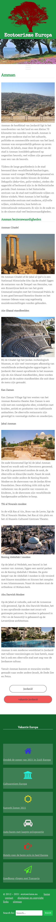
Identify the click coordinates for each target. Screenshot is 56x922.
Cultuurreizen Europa (15, 783)
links (6, 901)
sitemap (17, 901)
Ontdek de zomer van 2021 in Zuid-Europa (27, 759)
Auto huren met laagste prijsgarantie (23, 831)
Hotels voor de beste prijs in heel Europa (25, 855)
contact (9, 898)
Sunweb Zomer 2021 (14, 807)
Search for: (9, 913)
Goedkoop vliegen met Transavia (21, 878)
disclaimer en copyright (31, 898)
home (47, 894)
